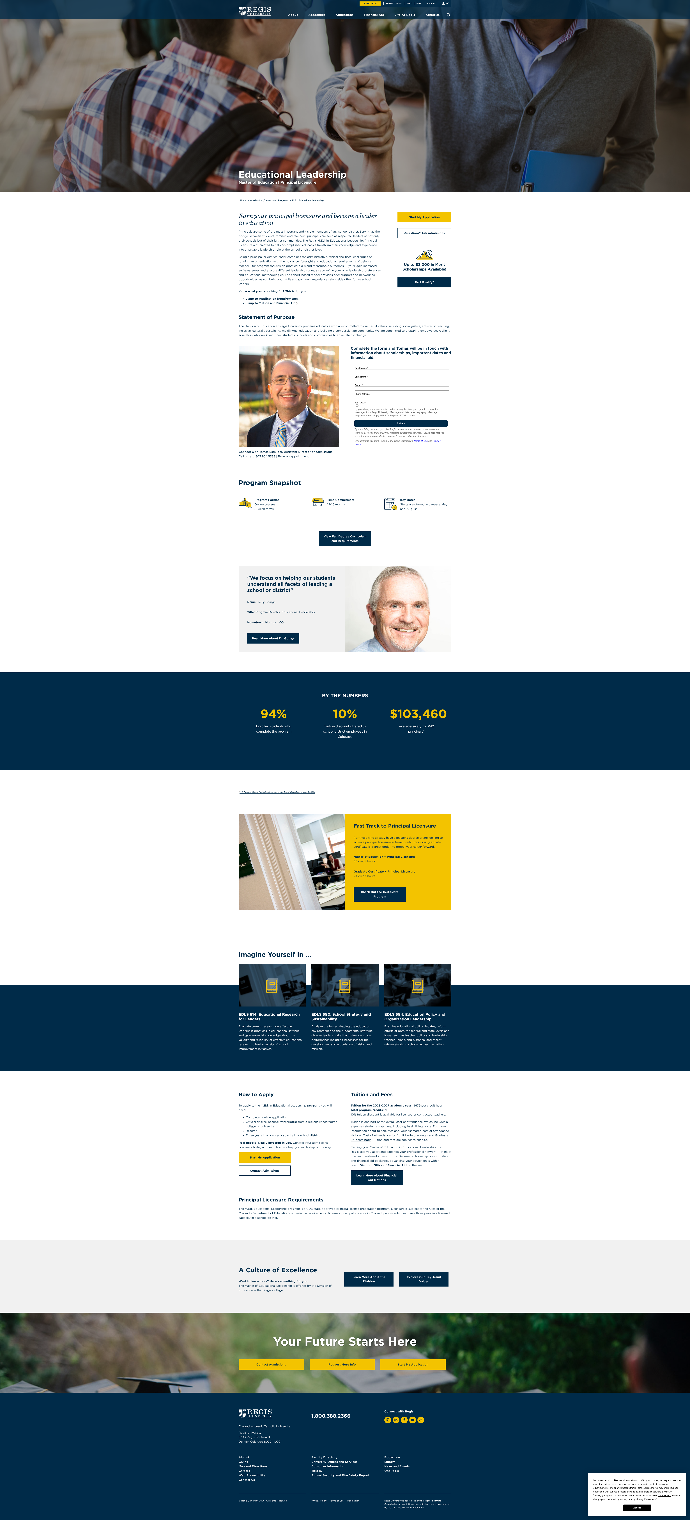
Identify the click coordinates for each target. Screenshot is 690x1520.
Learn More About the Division (369, 1279)
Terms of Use (337, 1500)
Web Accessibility (252, 1475)
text (251, 456)
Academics (256, 200)
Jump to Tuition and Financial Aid (271, 303)
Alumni (430, 3)
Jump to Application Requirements (272, 298)
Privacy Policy (318, 1500)
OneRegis (391, 1471)
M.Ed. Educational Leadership (308, 200)
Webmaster (353, 1500)
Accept (637, 1508)
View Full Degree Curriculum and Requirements (345, 539)
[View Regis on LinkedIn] (396, 1420)
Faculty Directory (324, 1457)
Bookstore (392, 1457)
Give (419, 3)
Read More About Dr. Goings (273, 638)
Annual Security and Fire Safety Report (340, 1475)
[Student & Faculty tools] (445, 3)
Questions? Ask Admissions (424, 233)
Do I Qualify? (424, 282)
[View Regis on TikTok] (420, 1420)
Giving (243, 1462)
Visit (409, 3)
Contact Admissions (264, 1170)
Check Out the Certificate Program (380, 894)
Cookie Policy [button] (664, 1495)
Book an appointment (293, 456)
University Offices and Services (334, 1462)
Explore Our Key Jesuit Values (424, 1279)
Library (389, 1462)
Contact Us (247, 1480)
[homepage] (255, 11)
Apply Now (370, 3)
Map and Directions (253, 1466)
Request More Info (342, 1364)
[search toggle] (448, 15)
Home (243, 200)
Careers (244, 1471)
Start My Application (424, 217)
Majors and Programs (277, 200)
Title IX (316, 1471)
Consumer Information (327, 1466)
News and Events (397, 1466)
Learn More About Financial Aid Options (376, 1178)
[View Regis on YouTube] (412, 1420)
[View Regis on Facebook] (404, 1420)
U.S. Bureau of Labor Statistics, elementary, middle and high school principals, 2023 (277, 792)
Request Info (394, 3)
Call (241, 456)
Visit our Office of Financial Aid (383, 1165)
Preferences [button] (650, 1499)
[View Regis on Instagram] (387, 1420)
